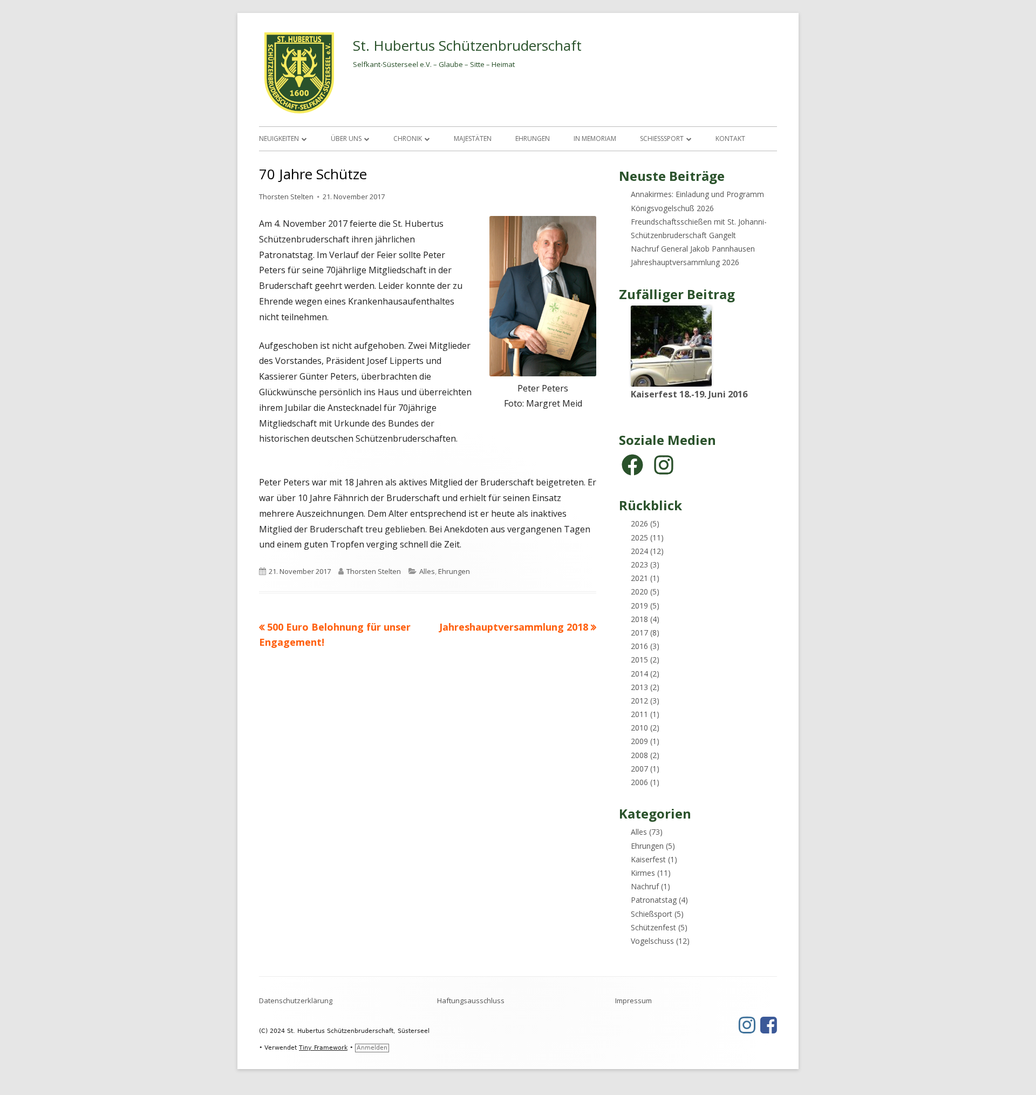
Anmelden (372, 1047)
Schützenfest (653, 927)
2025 (639, 537)
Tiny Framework (323, 1047)
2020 (639, 591)
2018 (639, 619)
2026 (639, 523)
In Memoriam (595, 138)
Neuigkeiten (279, 138)
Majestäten (473, 138)
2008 (639, 755)
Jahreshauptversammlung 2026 (685, 262)
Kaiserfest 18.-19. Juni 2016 (689, 394)
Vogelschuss (652, 941)
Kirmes (643, 873)
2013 (639, 687)
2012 (639, 700)
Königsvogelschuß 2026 (672, 208)
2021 (639, 578)
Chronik (407, 138)
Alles (427, 571)
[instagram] (663, 464)
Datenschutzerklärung (295, 1000)
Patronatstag (654, 900)
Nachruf (645, 886)
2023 (639, 564)
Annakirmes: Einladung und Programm (697, 194)
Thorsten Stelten (286, 196)
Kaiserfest (648, 859)
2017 (639, 632)
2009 (639, 741)
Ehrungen (532, 138)
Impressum (633, 1000)
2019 (639, 605)
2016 (639, 646)
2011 (639, 714)
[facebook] (632, 464)
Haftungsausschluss (471, 1000)
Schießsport (662, 138)
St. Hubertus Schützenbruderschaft (467, 45)
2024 (639, 551)
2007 (639, 768)
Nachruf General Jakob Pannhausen (693, 249)
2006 (639, 782)
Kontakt (730, 138)
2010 (639, 727)
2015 (639, 659)
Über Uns (346, 138)
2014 (639, 673)
